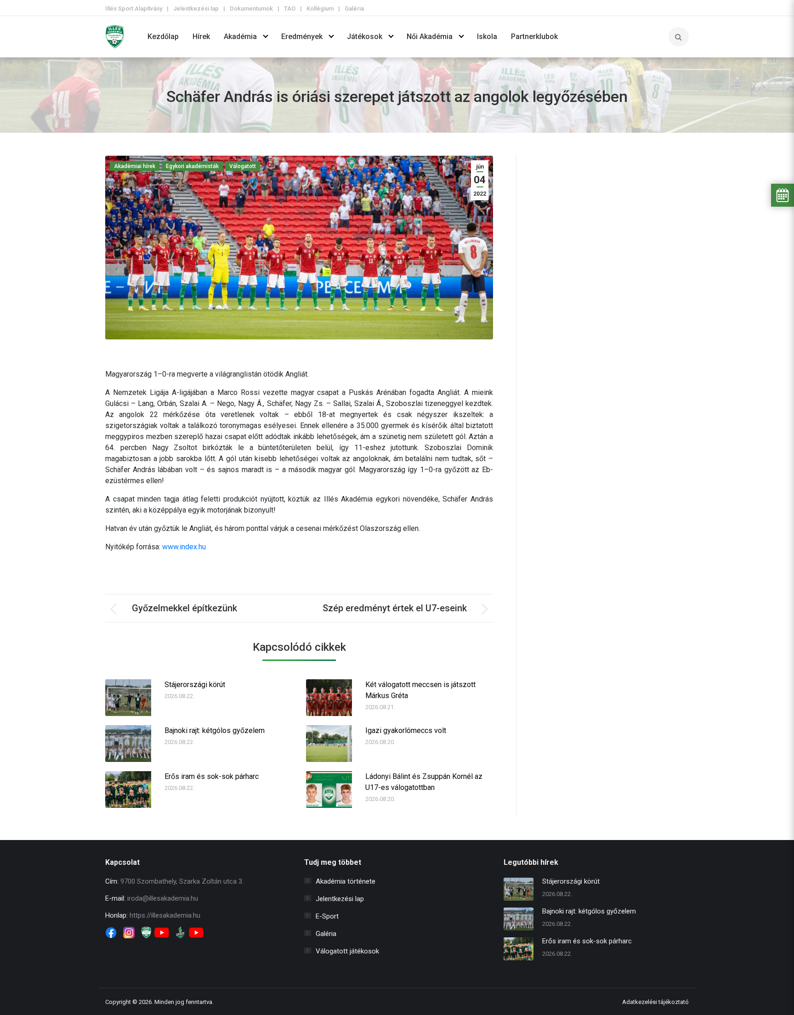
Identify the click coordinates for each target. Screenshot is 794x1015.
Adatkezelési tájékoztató (655, 1001)
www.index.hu (184, 546)
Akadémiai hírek (134, 166)
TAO (289, 8)
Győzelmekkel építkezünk (184, 608)
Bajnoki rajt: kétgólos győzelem (214, 730)
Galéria (354, 8)
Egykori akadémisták (192, 166)
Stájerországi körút (194, 684)
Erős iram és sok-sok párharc (211, 776)
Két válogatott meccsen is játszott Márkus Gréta (420, 690)
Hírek (201, 36)
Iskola (487, 36)
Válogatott (242, 166)
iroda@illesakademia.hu (162, 898)
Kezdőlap (163, 36)
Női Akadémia (430, 36)
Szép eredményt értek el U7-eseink (395, 608)
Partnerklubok (534, 36)
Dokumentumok (251, 8)
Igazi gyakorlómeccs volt (405, 730)
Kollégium (320, 8)
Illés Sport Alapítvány (133, 8)
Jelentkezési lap (196, 8)
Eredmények (302, 36)
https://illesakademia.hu (165, 915)
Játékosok (364, 36)
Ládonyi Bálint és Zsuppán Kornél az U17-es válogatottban (423, 782)
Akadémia (240, 36)
